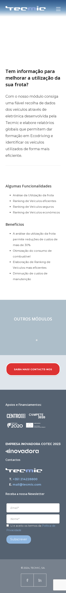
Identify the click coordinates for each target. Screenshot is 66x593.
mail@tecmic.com (27, 484)
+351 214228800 (25, 479)
